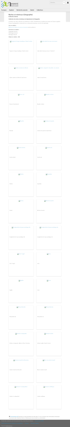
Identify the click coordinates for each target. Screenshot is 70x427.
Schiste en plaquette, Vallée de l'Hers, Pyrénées (19, 343)
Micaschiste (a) (40, 316)
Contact (27, 423)
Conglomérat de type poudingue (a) (45, 236)
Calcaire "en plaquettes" (14, 396)
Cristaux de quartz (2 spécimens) (44, 130)
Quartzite (39, 183)
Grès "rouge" (12, 263)
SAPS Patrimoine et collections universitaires (12, 423)
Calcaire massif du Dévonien (15, 369)
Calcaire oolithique (41, 396)
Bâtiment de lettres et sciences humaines (18, 27)
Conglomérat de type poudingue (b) (17, 236)
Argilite (10, 290)
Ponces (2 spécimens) (14, 104)
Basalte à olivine (40, 104)
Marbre (11, 183)
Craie (38, 290)
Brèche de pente (41, 210)
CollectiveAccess (9, 425)
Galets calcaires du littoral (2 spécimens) (17, 77)
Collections (40, 10)
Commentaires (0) (14, 416)
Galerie (32, 10)
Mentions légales (35, 423)
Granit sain (39, 157)
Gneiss (10, 210)
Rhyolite (11, 130)
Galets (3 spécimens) (41, 77)
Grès (38, 263)
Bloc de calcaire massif (42, 369)
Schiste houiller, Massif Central (43, 343)
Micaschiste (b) (12, 316)
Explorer (11, 10)
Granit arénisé (12, 157)
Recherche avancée (22, 10)
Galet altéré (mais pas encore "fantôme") (46, 50)
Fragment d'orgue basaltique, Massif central (18, 50)
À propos (3, 10)
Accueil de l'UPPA (39, 421)
